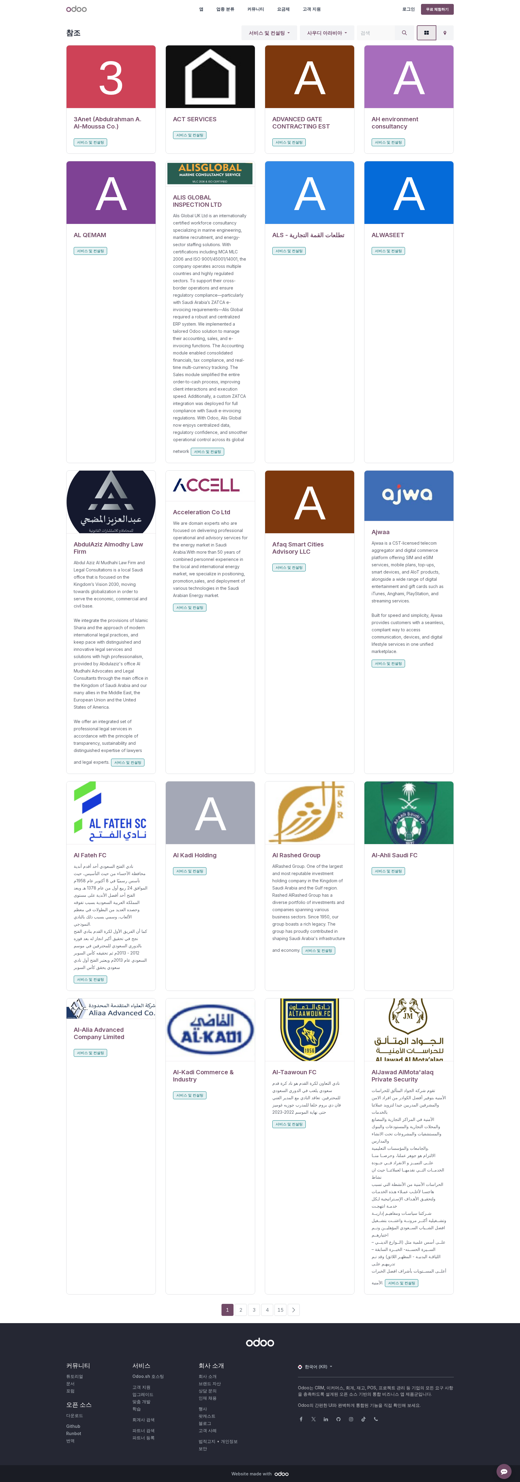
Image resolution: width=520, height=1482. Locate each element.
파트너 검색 (143, 1430)
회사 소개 (208, 1376)
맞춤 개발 (141, 1401)
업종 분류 (225, 8)
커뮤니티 (255, 8)
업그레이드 (142, 1394)
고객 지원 (312, 8)
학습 (136, 1408)
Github (73, 1426)
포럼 (70, 1390)
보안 (203, 1448)
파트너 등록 (143, 1437)
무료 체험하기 (437, 9)
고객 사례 (208, 1430)
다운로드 (74, 1415)
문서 (70, 1383)
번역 (70, 1440)
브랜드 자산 (210, 1383)
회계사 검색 (143, 1419)
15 (280, 1310)
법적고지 (207, 1441)
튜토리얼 (74, 1376)
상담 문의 (208, 1390)
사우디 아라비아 (324, 33)
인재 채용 (208, 1397)
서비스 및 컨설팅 (267, 33)
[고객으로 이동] (111, 76)
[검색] (404, 32)
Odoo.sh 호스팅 (148, 1376)
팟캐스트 (207, 1416)
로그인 (408, 8)
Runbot (73, 1433)
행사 (203, 1408)
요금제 (283, 8)
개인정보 (229, 1441)
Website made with (252, 1473)
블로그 (205, 1423)
